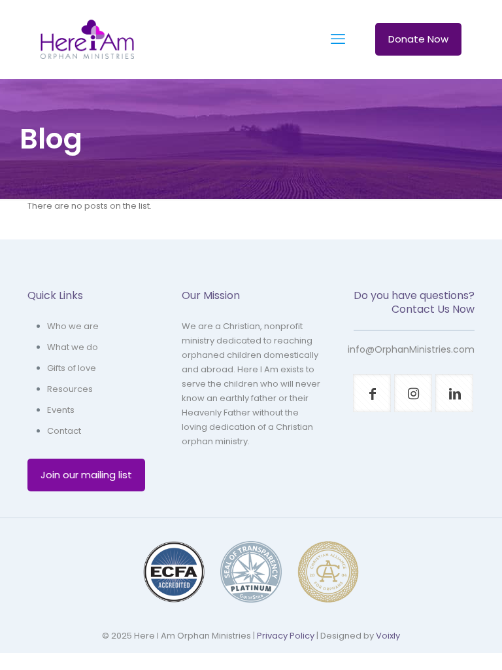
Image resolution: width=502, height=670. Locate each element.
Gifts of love (71, 368)
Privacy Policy (285, 635)
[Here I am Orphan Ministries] (87, 39)
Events (61, 410)
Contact (64, 431)
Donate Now (418, 39)
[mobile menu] (338, 39)
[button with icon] (372, 393)
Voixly (388, 635)
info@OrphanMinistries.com (411, 349)
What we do (72, 347)
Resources (70, 389)
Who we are (73, 326)
